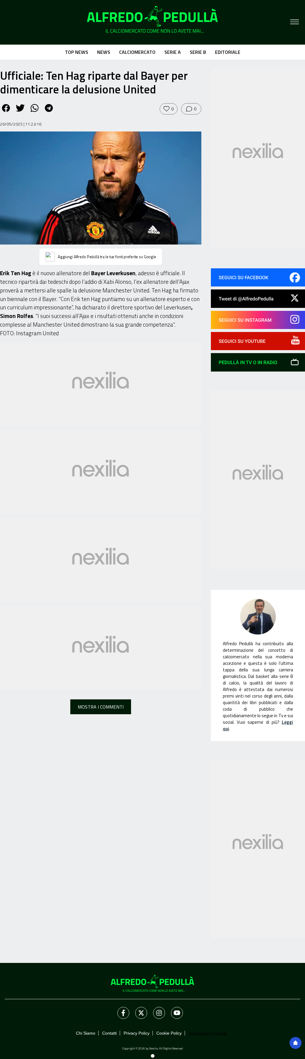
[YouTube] (173, 1009)
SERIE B (198, 52)
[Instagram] (155, 1009)
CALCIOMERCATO (137, 52)
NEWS (103, 52)
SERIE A (172, 52)
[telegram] (49, 112)
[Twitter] (137, 1009)
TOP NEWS (76, 52)
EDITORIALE (227, 52)
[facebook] (6, 112)
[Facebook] (119, 1009)
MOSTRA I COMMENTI (101, 706)
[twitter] (20, 112)
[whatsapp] (35, 112)
